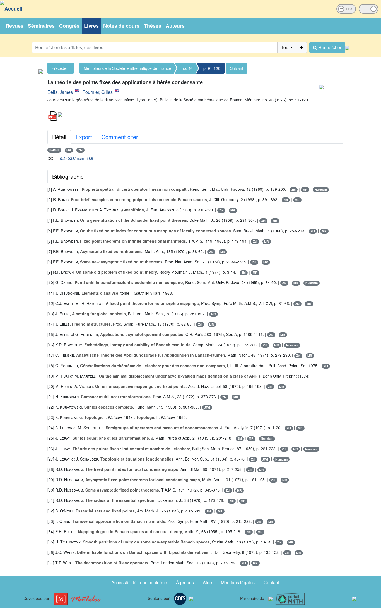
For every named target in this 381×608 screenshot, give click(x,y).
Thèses (152, 25)
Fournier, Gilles (98, 92)
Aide (207, 582)
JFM (207, 407)
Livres (91, 25)
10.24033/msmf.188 (75, 158)
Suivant (236, 68)
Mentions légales (238, 582)
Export (84, 137)
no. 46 (187, 68)
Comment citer (120, 137)
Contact (271, 582)
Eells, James (60, 92)
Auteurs (175, 25)
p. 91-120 (211, 68)
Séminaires (41, 25)
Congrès (69, 25)
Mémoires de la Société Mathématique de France (127, 68)
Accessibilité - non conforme (139, 582)
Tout (285, 47)
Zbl (80, 150)
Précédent (61, 68)
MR (68, 150)
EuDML (54, 150)
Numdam (321, 189)
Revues (14, 25)
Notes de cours (121, 25)
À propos (185, 582)
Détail (59, 137)
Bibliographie (68, 176)
